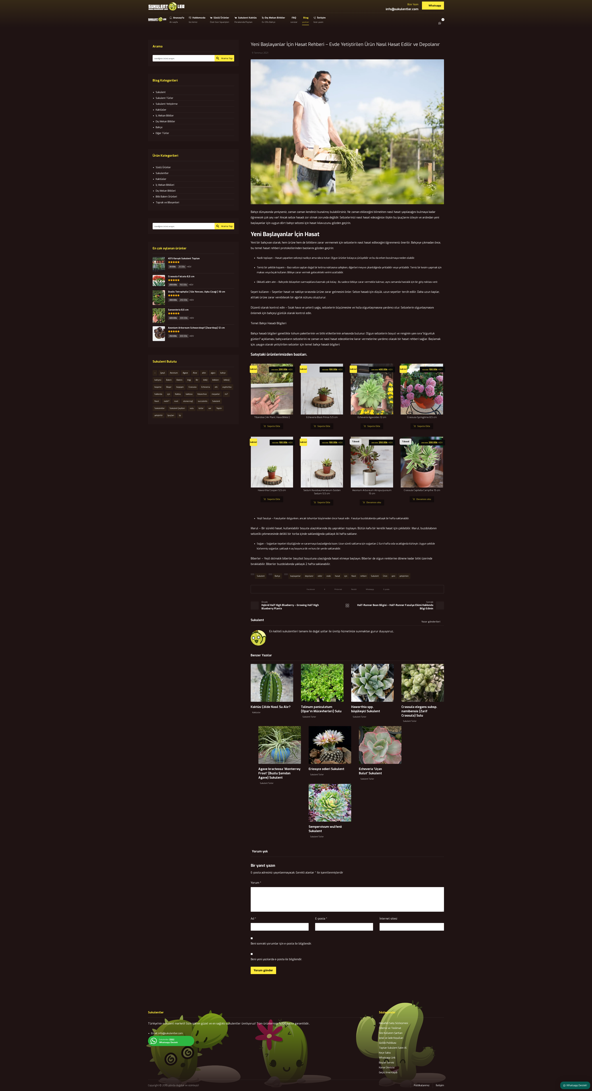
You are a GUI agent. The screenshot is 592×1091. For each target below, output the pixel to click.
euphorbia (226, 387)
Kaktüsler (256, 712)
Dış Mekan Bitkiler (165, 121)
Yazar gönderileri (430, 621)
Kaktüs (178, 394)
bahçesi (157, 380)
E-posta (321, 918)
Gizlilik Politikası (387, 1042)
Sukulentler (162, 173)
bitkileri (215, 380)
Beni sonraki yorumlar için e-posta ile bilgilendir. (281, 943)
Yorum (256, 883)
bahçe (223, 373)
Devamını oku (373, 502)
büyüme (157, 387)
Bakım (169, 380)
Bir (197, 380)
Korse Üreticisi (387, 1067)
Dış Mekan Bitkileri (166, 190)
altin (204, 373)
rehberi (363, 576)
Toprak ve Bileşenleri (167, 202)
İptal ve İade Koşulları (391, 1038)
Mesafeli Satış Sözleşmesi (393, 1023)
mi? (226, 394)
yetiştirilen (404, 576)
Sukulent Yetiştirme (167, 104)
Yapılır (219, 408)
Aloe (195, 373)
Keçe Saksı (385, 1052)
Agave (185, 373)
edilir (320, 576)
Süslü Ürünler (163, 167)
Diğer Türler (162, 133)
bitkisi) (226, 380)
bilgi (189, 380)
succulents (202, 401)
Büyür (168, 387)
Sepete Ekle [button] (273, 426)
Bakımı (179, 380)
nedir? (166, 401)
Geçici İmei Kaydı (388, 1072)
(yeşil (162, 373)
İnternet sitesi (388, 918)
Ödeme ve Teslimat (390, 1028)
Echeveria (205, 387)
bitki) (205, 380)
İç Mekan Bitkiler (165, 115)
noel (176, 401)
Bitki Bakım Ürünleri (166, 196)
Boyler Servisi (386, 1062)
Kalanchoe (202, 394)
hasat (337, 576)
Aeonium (174, 373)
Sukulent (261, 576)
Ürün (385, 576)
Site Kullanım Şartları (390, 1033)
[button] (424, 21)
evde (329, 576)
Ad (253, 918)
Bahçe (277, 576)
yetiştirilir (158, 415)
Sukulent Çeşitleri (177, 408)
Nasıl (354, 576)
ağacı (213, 373)
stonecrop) (188, 401)
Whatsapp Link (387, 1057)
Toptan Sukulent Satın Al (393, 1047)
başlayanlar (295, 576)
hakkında (158, 394)
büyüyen (180, 387)
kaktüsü (189, 394)
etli (216, 387)
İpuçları (171, 415)
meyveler (216, 394)
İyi (180, 415)
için (345, 576)
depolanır (309, 576)
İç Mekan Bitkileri (165, 185)
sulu (192, 408)
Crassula (192, 387)
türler (201, 408)
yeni (393, 576)
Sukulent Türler (309, 717)
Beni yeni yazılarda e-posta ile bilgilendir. (276, 959)
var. (210, 408)
